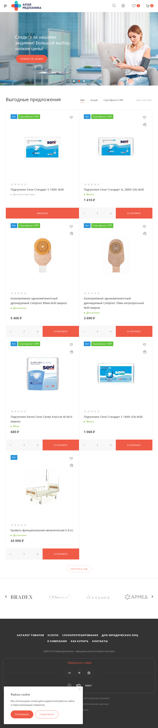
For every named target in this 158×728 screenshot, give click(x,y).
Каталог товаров (30, 635)
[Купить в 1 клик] (144, 124)
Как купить (79, 641)
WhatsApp (89, 673)
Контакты (100, 641)
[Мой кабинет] (123, 6)
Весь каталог (144, 100)
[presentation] (6, 596)
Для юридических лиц (120, 635)
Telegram (79, 673)
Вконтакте (69, 673)
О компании (57, 641)
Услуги (53, 635)
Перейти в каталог (79, 55)
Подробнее (47, 714)
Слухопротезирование (80, 635)
